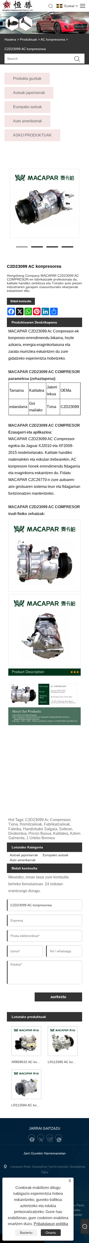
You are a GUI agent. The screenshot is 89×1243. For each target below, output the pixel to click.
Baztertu (26, 1232)
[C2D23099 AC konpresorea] (44, 203)
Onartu (51, 1232)
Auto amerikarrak (23, 860)
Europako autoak (55, 855)
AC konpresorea (53, 39)
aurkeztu (58, 997)
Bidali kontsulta (20, 301)
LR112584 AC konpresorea (27, 1105)
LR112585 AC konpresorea (63, 1062)
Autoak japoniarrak (24, 855)
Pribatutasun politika (51, 1224)
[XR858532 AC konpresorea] (26, 1040)
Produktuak (28, 39)
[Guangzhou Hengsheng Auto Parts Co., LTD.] (17, 10)
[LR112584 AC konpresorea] (26, 1083)
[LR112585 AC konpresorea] (62, 1040)
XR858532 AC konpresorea (27, 1062)
